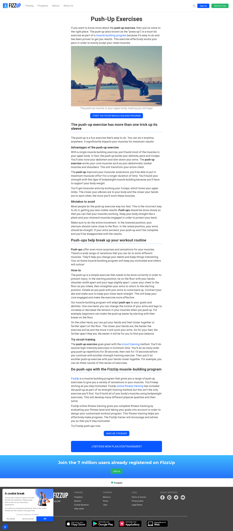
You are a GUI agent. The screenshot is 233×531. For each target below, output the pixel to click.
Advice (55, 5)
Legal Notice (137, 505)
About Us (68, 5)
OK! (45, 519)
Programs (42, 5)
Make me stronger (116, 433)
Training (29, 5)
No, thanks (11, 519)
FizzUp (75, 378)
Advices (77, 501)
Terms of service (139, 497)
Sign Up (203, 6)
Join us (116, 471)
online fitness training (130, 386)
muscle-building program (111, 35)
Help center (79, 509)
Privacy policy (137, 501)
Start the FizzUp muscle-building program (117, 115)
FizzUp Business (81, 505)
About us (106, 497)
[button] (194, 6)
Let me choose (28, 519)
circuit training (130, 344)
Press (105, 501)
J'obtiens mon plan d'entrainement (116, 446)
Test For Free (220, 6)
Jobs (105, 505)
